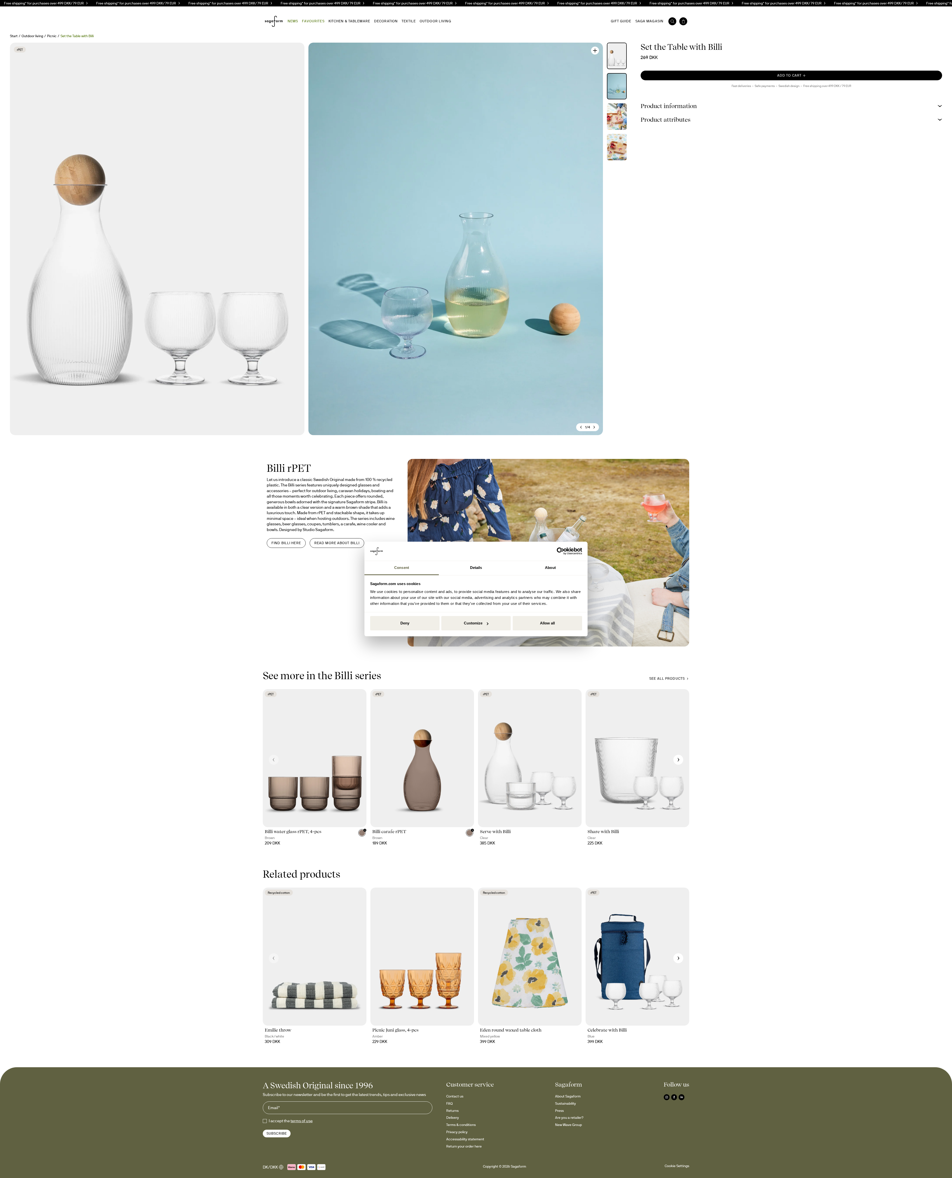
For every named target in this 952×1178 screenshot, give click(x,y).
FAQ (449, 1103)
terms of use (302, 1121)
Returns (452, 1111)
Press (559, 1111)
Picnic (52, 36)
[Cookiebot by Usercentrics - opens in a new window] (560, 551)
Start (14, 36)
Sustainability (565, 1103)
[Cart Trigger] (683, 21)
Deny (404, 623)
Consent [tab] (401, 567)
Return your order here (464, 1146)
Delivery (452, 1118)
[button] (791, 106)
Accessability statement (465, 1139)
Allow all (547, 623)
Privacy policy (457, 1132)
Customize (473, 623)
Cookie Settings (677, 1166)
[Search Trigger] (672, 21)
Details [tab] (476, 567)
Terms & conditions (461, 1125)
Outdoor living (32, 36)
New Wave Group (568, 1125)
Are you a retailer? (569, 1118)
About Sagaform (568, 1096)
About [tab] (550, 567)
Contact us (454, 1096)
